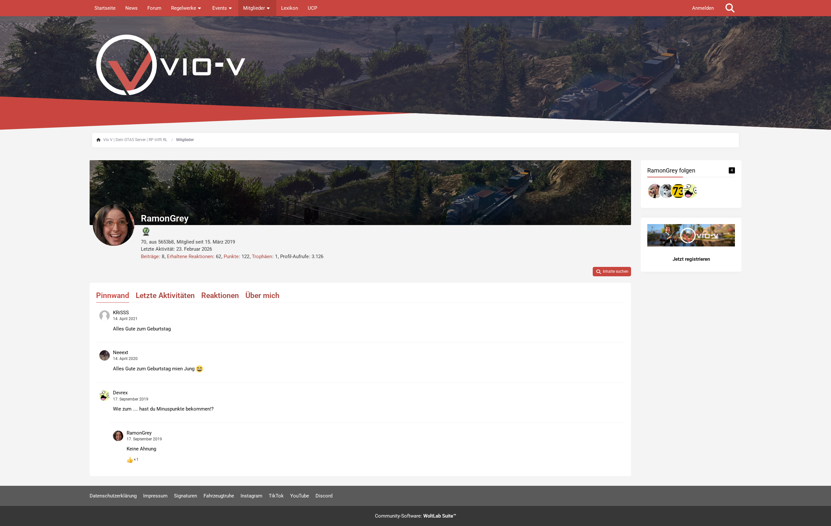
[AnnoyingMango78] (655, 191)
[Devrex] (690, 191)
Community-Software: (415, 516)
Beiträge (150, 256)
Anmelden (703, 8)
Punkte (231, 256)
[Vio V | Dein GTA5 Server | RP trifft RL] (415, 65)
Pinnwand (112, 295)
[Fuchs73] (678, 191)
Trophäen (262, 256)
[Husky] (667, 191)
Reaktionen (220, 295)
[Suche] (730, 8)
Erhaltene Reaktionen (190, 256)
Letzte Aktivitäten (165, 295)
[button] (612, 272)
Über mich (262, 295)
